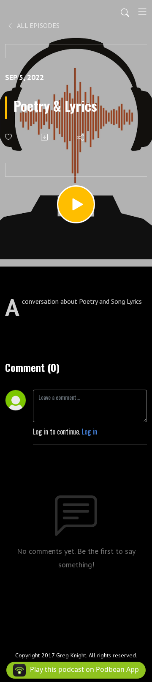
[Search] (125, 11)
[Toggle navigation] (142, 12)
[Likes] (9, 136)
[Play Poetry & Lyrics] (76, 204)
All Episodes (38, 25)
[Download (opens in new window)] (45, 137)
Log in (89, 431)
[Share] (81, 137)
